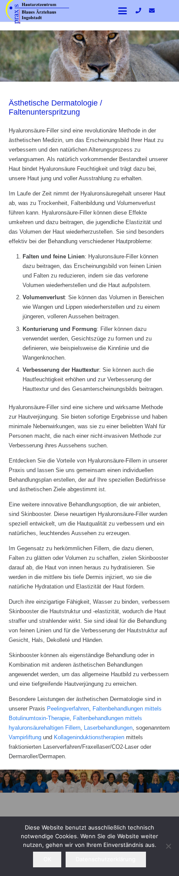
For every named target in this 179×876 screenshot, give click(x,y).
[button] (123, 11)
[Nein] (168, 846)
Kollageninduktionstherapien (89, 737)
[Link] (138, 10)
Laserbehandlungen (108, 727)
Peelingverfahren (68, 708)
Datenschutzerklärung (106, 859)
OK (47, 859)
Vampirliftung (25, 737)
